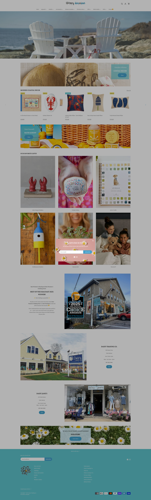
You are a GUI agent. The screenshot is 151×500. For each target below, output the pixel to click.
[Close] (93, 240)
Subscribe (87, 252)
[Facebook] (74, 257)
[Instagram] (76, 257)
